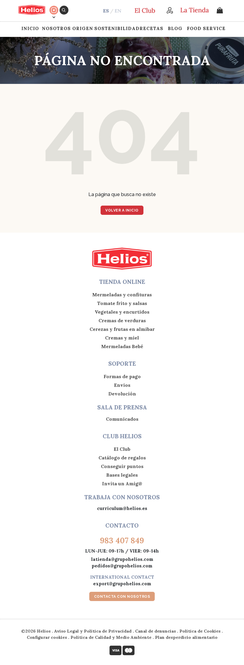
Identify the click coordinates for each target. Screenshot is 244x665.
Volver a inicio (122, 210)
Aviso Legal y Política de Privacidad (93, 631)
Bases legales (122, 475)
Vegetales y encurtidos (122, 312)
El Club (122, 449)
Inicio (30, 28)
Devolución (122, 394)
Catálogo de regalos (122, 458)
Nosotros (56, 28)
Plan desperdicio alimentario (186, 637)
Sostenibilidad (117, 28)
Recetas (151, 28)
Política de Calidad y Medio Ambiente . (113, 637)
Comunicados (122, 419)
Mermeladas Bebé (122, 346)
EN (118, 11)
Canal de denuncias (155, 631)
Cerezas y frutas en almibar (122, 329)
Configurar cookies (47, 637)
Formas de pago (122, 376)
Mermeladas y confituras (122, 295)
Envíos (122, 385)
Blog (175, 28)
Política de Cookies (199, 631)
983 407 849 (122, 540)
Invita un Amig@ (122, 483)
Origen (82, 28)
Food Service (206, 28)
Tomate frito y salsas (122, 303)
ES (106, 11)
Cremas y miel (122, 338)
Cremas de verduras (122, 320)
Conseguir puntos (122, 466)
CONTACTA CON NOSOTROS (122, 596)
